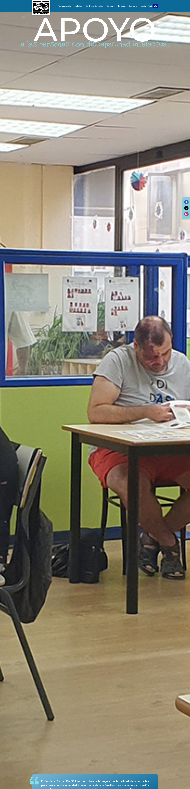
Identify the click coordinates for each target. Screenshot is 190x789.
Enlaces (121, 6)
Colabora (111, 6)
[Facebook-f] (186, 202)
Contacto (133, 6)
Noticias (78, 6)
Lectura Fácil (146, 6)
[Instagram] (186, 214)
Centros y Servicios (94, 6)
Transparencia (64, 6)
